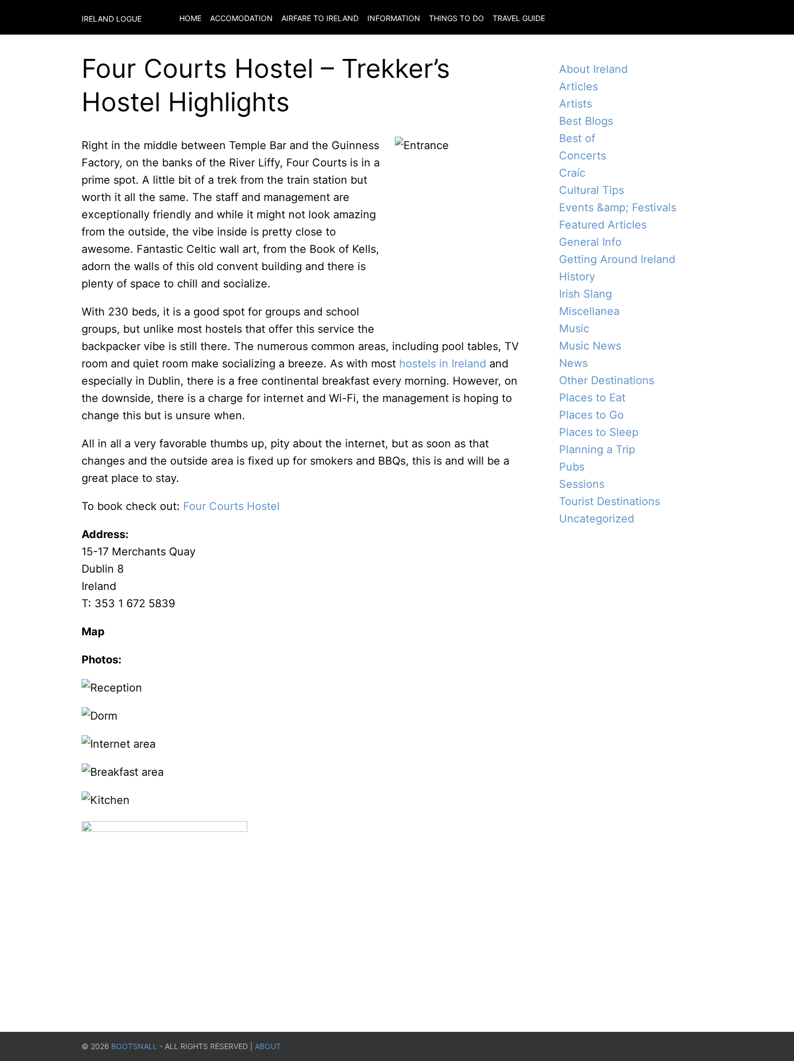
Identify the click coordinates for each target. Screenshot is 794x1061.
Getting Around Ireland (617, 259)
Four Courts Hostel (231, 506)
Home (190, 18)
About (268, 1046)
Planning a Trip (597, 449)
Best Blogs (586, 121)
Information (393, 18)
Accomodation (241, 18)
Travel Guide (519, 18)
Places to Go (591, 414)
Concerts (582, 155)
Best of (577, 138)
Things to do (456, 18)
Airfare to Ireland (320, 18)
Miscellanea (589, 311)
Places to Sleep (598, 432)
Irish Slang (585, 293)
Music (574, 328)
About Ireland (593, 69)
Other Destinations (606, 380)
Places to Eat (592, 397)
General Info (590, 242)
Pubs (571, 466)
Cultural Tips (591, 190)
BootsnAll (134, 1046)
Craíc (572, 172)
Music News (590, 345)
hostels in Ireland (442, 363)
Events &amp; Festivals (617, 207)
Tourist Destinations (609, 501)
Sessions (581, 484)
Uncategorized (596, 518)
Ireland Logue (112, 18)
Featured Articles (603, 224)
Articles (578, 86)
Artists (575, 103)
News (573, 363)
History (577, 276)
